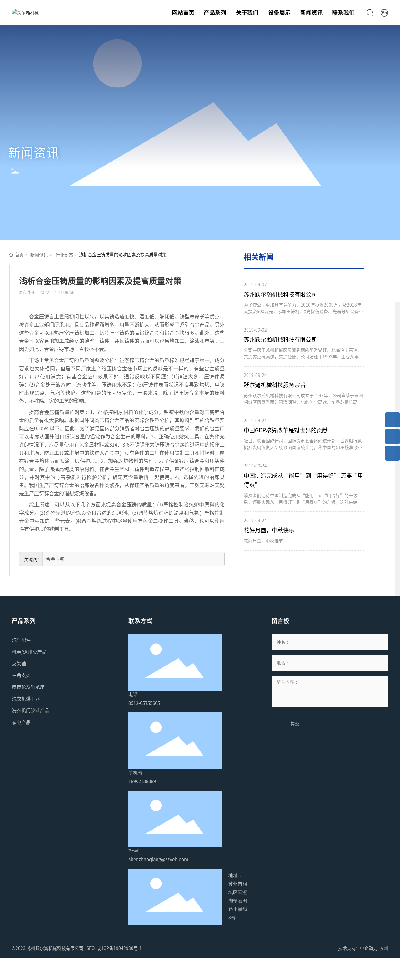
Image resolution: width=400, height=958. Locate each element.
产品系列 (24, 620)
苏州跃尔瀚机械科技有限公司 (280, 294)
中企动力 (369, 948)
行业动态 (64, 255)
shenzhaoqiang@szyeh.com (158, 859)
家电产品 (21, 722)
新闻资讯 (33, 152)
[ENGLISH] (384, 12)
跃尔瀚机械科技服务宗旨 (275, 385)
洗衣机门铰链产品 (30, 710)
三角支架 (21, 675)
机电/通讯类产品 (29, 651)
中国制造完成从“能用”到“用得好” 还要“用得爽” (303, 480)
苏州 (383, 948)
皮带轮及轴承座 (28, 686)
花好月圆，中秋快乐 (269, 530)
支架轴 (19, 663)
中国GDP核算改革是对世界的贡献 (286, 430)
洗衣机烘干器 (26, 698)
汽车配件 (21, 639)
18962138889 (142, 781)
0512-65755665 (144, 703)
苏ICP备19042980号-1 (120, 948)
